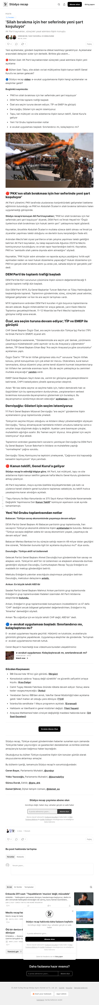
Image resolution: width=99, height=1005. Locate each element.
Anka (42, 690)
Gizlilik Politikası (45, 947)
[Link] (2, 195)
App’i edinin (61, 994)
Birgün (53, 674)
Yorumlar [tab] (10, 857)
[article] (49, 899)
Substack (40, 1000)
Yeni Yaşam (71, 708)
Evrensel (71, 703)
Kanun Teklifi (43, 502)
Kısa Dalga (24, 682)
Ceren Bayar (22, 36)
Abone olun (75, 4)
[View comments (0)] (16, 44)
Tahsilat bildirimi (81, 988)
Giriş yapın (90, 4)
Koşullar (69, 988)
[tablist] (15, 856)
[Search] (59, 4)
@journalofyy (56, 776)
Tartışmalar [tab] (29, 887)
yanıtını (32, 372)
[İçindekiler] (2, 502)
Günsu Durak (49, 36)
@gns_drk (34, 782)
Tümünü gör (13, 951)
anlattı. (45, 578)
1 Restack (26, 831)
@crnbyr (49, 770)
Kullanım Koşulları (51, 945)
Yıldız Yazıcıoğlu (34, 36)
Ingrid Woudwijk (36, 902)
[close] (73, 911)
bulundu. (24, 597)
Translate (11, 17)
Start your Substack (43, 994)
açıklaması (62, 399)
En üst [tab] (9, 887)
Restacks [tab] (20, 857)
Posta (8, 14)
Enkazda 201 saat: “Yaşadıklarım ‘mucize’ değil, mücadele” (38, 893)
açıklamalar (63, 528)
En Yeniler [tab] (18, 887)
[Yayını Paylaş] (64, 4)
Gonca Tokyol (20, 902)
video (27, 79)
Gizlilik (61, 988)
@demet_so (53, 789)
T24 (60, 699)
